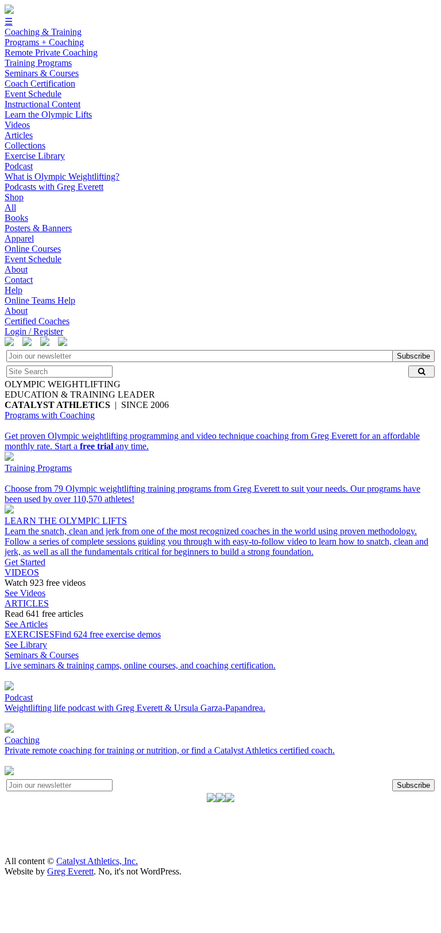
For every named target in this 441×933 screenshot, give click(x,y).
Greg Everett (70, 871)
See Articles (26, 624)
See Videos (25, 593)
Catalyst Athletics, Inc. (97, 861)
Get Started (25, 562)
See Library (26, 645)
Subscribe (413, 356)
